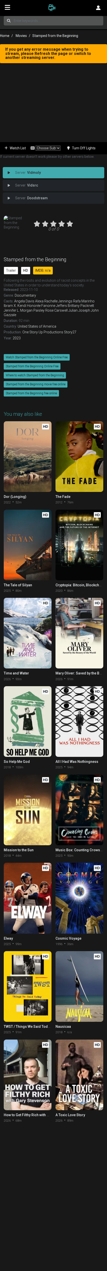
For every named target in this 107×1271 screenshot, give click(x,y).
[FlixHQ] (53, 7)
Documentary (25, 295)
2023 (17, 338)
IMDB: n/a (43, 270)
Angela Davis (24, 301)
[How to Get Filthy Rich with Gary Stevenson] (27, 1075)
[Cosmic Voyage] (79, 898)
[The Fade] (79, 456)
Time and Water (16, 673)
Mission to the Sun (19, 850)
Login (98, 7)
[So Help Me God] (27, 721)
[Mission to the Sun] (27, 810)
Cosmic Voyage (68, 938)
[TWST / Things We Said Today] (27, 986)
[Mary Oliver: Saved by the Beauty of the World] (79, 633)
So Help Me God (17, 762)
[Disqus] (53, 1190)
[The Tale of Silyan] (27, 545)
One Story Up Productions (42, 332)
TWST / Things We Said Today (28, 1027)
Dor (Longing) (15, 497)
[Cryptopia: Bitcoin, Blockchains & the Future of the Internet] (79, 545)
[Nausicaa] (79, 986)
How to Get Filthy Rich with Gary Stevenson (38, 1115)
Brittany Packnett (81, 306)
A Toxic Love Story (70, 1115)
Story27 (70, 332)
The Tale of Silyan (18, 585)
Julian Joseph (79, 310)
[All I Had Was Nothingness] (79, 721)
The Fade (62, 497)
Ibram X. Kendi (15, 306)
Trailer (11, 270)
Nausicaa (63, 1027)
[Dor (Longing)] (27, 456)
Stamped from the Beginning (35, 259)
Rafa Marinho (84, 301)
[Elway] (27, 898)
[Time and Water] (27, 633)
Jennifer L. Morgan (18, 310)
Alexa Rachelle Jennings (53, 301)
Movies (21, 36)
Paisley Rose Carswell (50, 310)
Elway (8, 938)
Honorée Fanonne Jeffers (47, 306)
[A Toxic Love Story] (79, 1075)
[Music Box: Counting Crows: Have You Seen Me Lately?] (79, 810)
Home (4, 36)
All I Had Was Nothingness (76, 762)
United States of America (37, 326)
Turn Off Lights (84, 148)
